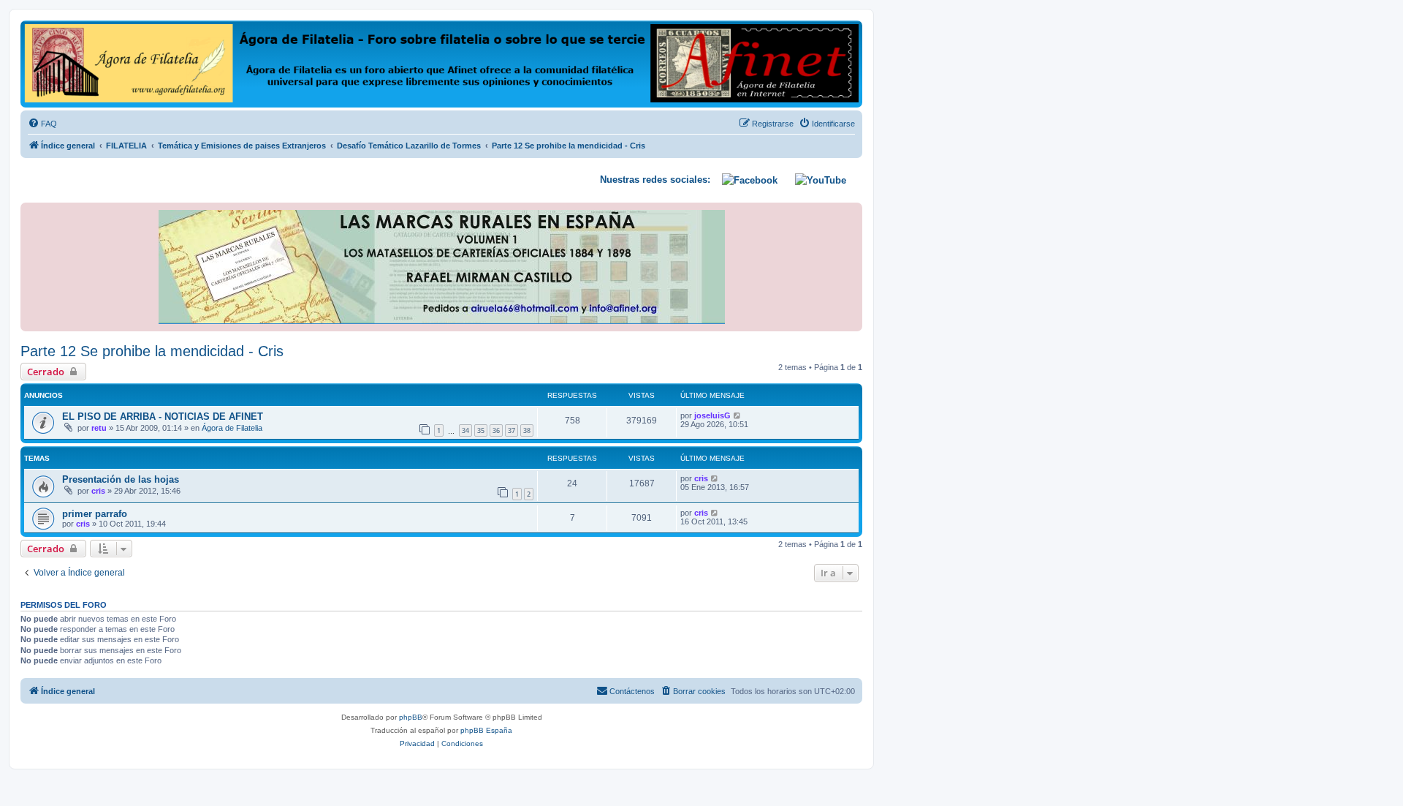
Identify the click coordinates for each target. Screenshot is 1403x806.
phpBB (410, 717)
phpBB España (486, 730)
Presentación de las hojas (120, 479)
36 (496, 430)
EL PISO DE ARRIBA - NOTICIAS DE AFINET (162, 416)
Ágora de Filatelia (232, 427)
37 (511, 430)
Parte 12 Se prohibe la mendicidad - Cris (152, 351)
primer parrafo (94, 513)
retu (99, 427)
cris (98, 490)
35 (480, 430)
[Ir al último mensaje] (737, 415)
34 (465, 430)
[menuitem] (42, 123)
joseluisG (712, 415)
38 (527, 430)
